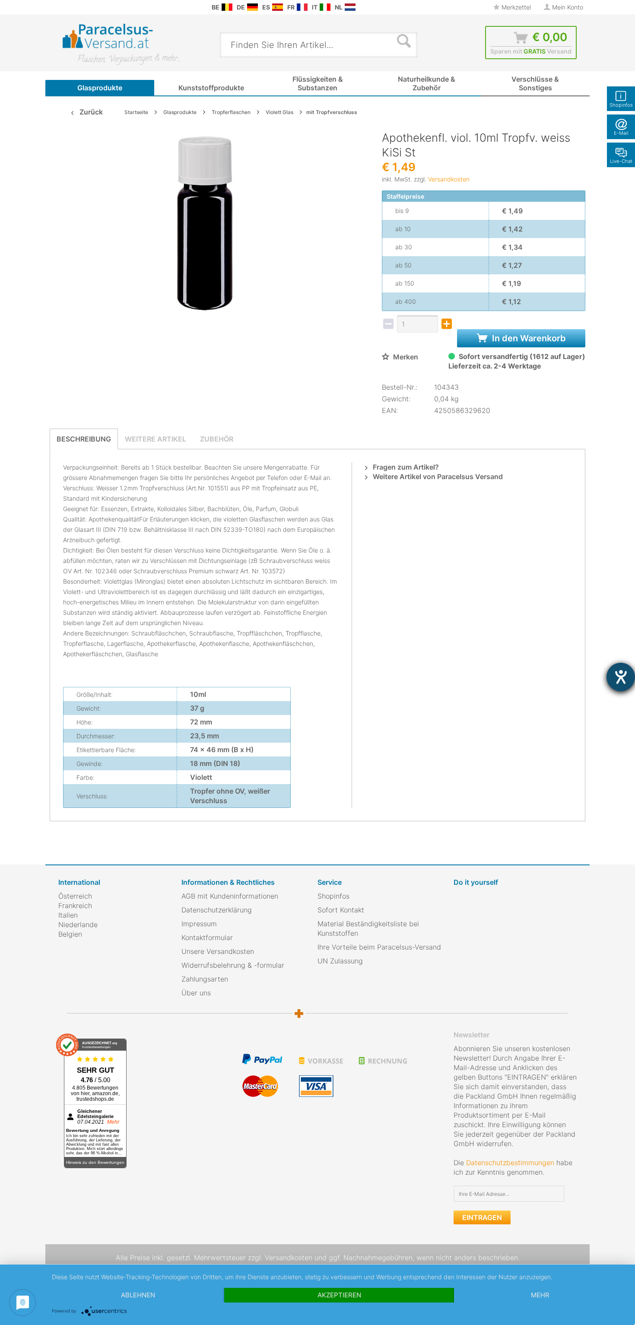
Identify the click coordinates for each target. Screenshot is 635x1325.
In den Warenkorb (528, 338)
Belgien (70, 934)
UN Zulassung (340, 960)
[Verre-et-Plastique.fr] (302, 7)
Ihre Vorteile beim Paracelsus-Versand (379, 947)
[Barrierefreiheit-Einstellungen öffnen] (620, 677)
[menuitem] (62, 7)
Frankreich (75, 905)
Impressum (199, 923)
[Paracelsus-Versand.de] (252, 7)
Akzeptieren (339, 1295)
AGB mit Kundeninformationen (229, 896)
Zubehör (216, 439)
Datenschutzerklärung (216, 910)
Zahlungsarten (204, 979)
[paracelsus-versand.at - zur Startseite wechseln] (121, 44)
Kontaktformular (207, 937)
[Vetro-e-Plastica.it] (325, 7)
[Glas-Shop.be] (227, 7)
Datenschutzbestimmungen (510, 1162)
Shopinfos (333, 896)
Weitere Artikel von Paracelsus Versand (437, 476)
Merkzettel (515, 7)
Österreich (75, 896)
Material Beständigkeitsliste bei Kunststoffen (368, 928)
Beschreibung (84, 439)
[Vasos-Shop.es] (277, 7)
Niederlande (78, 924)
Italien (68, 915)
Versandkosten (449, 179)
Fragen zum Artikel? (405, 467)
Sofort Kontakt (341, 910)
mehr (540, 1295)
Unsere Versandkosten (217, 951)
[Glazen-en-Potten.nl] (350, 7)
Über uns (196, 992)
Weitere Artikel (155, 439)
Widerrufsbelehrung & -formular (232, 965)
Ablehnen (138, 1295)
